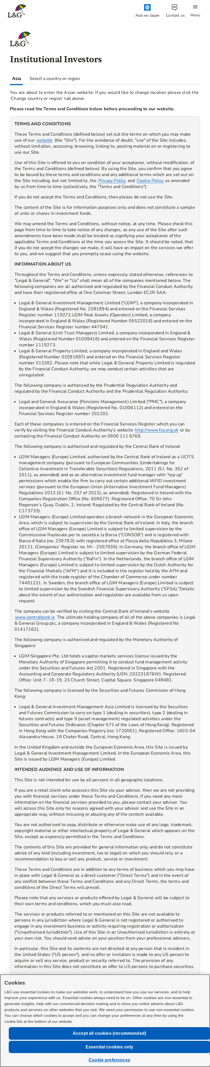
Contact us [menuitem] (175, 15)
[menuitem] (147, 11)
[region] (105, 563)
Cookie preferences (109, 1060)
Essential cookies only (109, 1047)
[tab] (16, 78)
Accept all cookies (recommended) (109, 1033)
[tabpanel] (105, 559)
